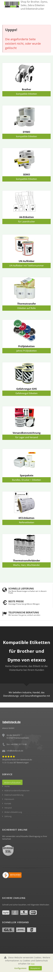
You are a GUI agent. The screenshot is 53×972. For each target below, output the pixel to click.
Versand (8, 807)
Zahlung (7, 816)
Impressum (9, 799)
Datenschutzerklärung (13, 795)
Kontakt (7, 803)
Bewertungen (23, 762)
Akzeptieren (35, 968)
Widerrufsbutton (12, 782)
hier (33, 963)
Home (7, 786)
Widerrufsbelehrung (13, 812)
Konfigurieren (20, 968)
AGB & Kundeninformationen (17, 790)
